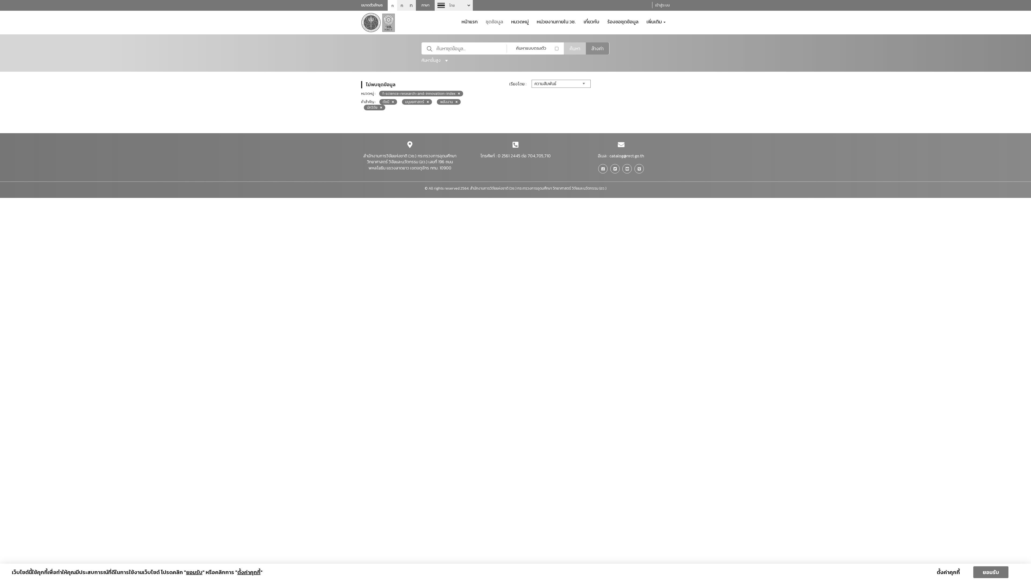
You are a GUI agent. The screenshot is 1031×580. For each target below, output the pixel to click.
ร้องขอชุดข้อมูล (622, 21)
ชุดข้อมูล (494, 21)
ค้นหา (574, 48)
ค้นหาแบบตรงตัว (531, 48)
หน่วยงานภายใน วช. (556, 21)
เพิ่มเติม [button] (655, 21)
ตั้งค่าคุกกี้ (948, 572)
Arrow (454, 5)
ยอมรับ (991, 572)
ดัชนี (386, 102)
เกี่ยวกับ (591, 21)
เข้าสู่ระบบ (662, 5)
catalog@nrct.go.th (626, 156)
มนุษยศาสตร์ (414, 102)
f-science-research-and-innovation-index (418, 93)
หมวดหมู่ (520, 21)
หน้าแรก (470, 21)
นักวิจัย (372, 107)
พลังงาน (446, 102)
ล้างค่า (597, 48)
